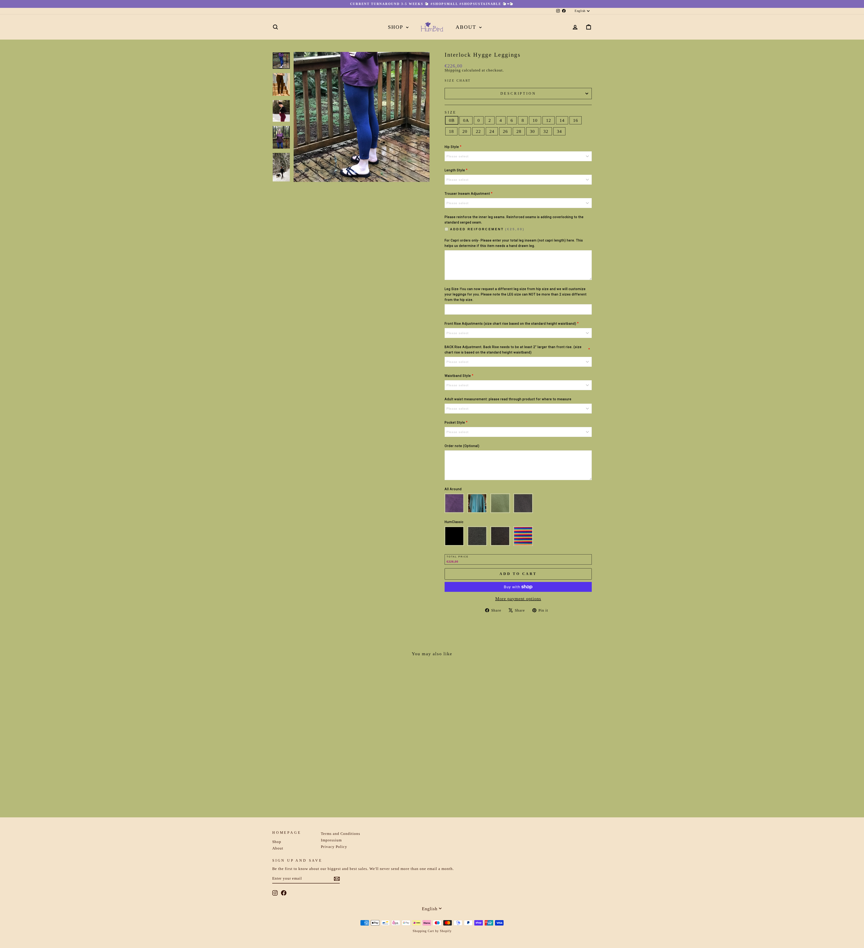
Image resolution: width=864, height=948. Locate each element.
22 (478, 131)
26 (505, 131)
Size (451, 112)
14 (562, 120)
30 (532, 131)
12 (548, 120)
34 (559, 131)
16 (575, 120)
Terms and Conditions (340, 834)
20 (464, 131)
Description (518, 93)
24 (491, 131)
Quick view (310, 776)
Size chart (458, 80)
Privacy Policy (334, 847)
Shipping (453, 70)
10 (535, 120)
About (467, 27)
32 (545, 131)
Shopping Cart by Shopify (432, 931)
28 (518, 131)
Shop (396, 27)
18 (451, 131)
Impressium (331, 840)
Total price (458, 556)
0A (466, 120)
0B (451, 120)
